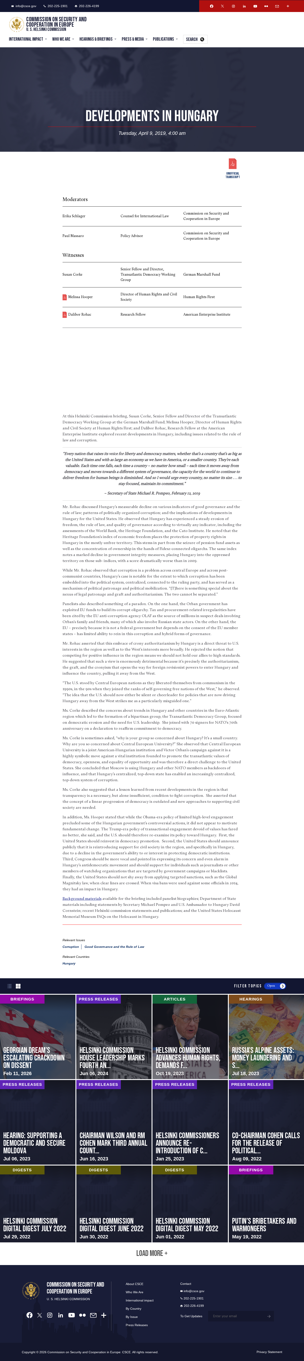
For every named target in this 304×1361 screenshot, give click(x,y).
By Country (133, 1308)
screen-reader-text (37, 1037)
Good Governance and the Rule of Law (114, 947)
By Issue (132, 1317)
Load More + (152, 1254)
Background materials (82, 899)
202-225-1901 (58, 6)
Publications (163, 39)
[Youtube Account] (255, 6)
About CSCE (134, 1284)
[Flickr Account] (266, 6)
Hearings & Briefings (96, 39)
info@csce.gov (26, 6)
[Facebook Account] (212, 6)
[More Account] (288, 6)
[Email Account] (277, 6)
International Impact (26, 39)
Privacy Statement (269, 1352)
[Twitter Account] (222, 6)
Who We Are (61, 39)
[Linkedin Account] (244, 6)
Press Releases (137, 1325)
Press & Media (133, 39)
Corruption (71, 947)
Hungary (69, 963)
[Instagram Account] (233, 6)
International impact (140, 1300)
